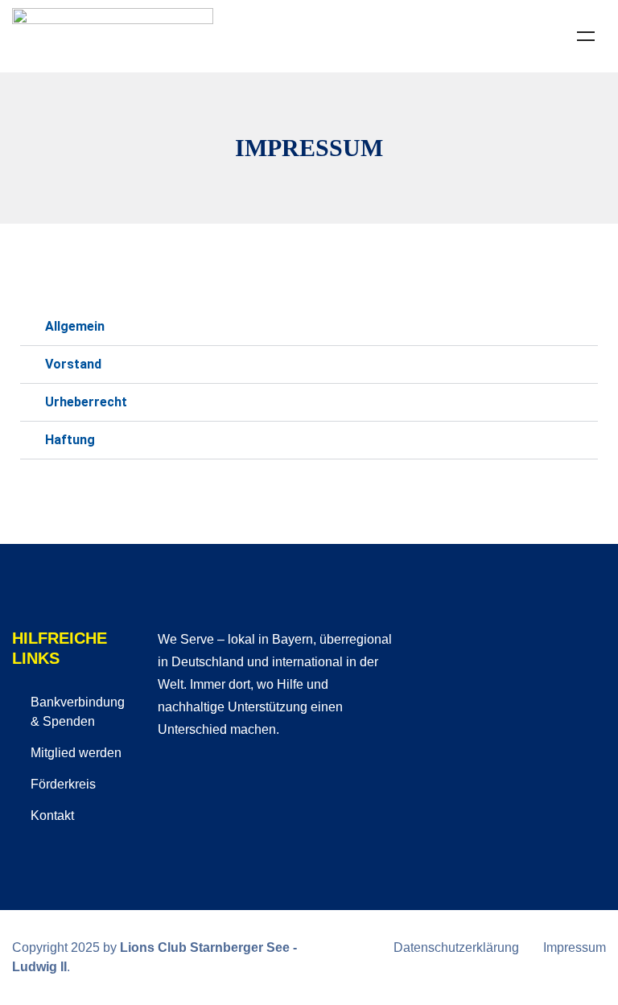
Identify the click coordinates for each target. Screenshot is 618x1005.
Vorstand (73, 364)
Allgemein (75, 326)
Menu (586, 36)
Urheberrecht (86, 402)
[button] (309, 327)
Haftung (70, 439)
